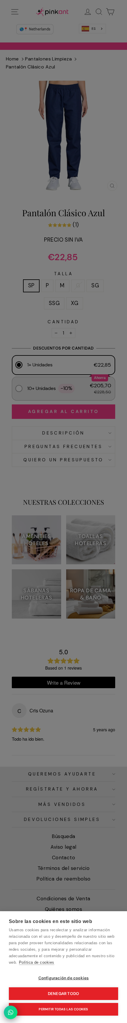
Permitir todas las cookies (63, 1009)
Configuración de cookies (63, 978)
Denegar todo (63, 993)
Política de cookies (36, 962)
